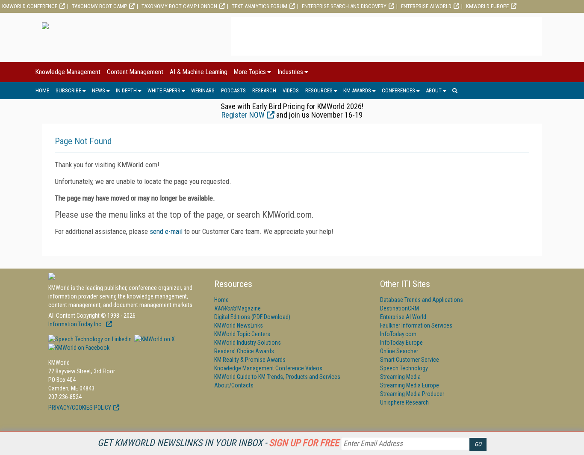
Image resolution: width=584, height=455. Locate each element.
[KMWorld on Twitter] (154, 339)
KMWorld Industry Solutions (247, 342)
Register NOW (243, 114)
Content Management (135, 72)
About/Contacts (234, 385)
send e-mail (166, 231)
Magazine (237, 308)
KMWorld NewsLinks (238, 325)
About (434, 90)
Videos (291, 90)
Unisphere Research (404, 402)
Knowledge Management (67, 72)
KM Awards (357, 90)
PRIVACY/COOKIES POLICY (79, 407)
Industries (290, 72)
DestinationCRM (399, 308)
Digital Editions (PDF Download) (252, 316)
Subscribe (68, 90)
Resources (319, 90)
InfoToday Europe (401, 342)
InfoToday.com (398, 334)
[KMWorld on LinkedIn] (90, 339)
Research (264, 90)
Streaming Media (400, 376)
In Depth (126, 90)
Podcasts (233, 90)
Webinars (203, 90)
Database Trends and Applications (421, 299)
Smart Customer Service (409, 359)
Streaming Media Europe (409, 385)
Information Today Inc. (76, 324)
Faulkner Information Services (416, 325)
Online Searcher (399, 351)
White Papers (163, 90)
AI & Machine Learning (198, 72)
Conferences (398, 90)
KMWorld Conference (29, 6)
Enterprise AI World (426, 6)
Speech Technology (404, 368)
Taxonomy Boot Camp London (179, 6)
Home (42, 90)
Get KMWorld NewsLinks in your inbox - (218, 442)
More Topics (250, 72)
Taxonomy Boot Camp (99, 6)
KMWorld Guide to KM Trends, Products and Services (277, 376)
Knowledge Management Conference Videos (268, 368)
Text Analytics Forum (259, 6)
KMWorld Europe (487, 6)
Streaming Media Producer (412, 393)
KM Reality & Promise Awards (250, 359)
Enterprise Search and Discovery (344, 6)
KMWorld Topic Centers (242, 334)
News (98, 90)
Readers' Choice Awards (244, 351)
